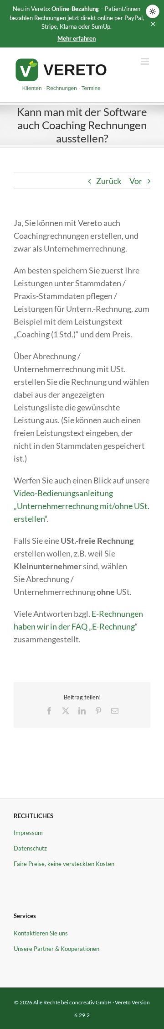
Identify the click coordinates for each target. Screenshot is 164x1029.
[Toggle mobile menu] (145, 61)
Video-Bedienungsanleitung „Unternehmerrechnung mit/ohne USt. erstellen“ (81, 506)
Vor (135, 181)
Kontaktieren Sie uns (41, 933)
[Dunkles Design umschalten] (152, 11)
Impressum (28, 832)
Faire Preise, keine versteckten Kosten (64, 863)
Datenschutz (30, 848)
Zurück (108, 181)
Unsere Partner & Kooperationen (56, 948)
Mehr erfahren (76, 38)
